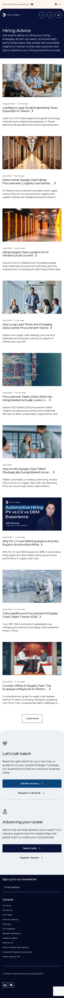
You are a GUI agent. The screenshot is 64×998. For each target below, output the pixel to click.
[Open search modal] (42, 15)
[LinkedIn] (4, 985)
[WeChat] (11, 985)
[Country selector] (32, 4)
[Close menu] (58, 15)
